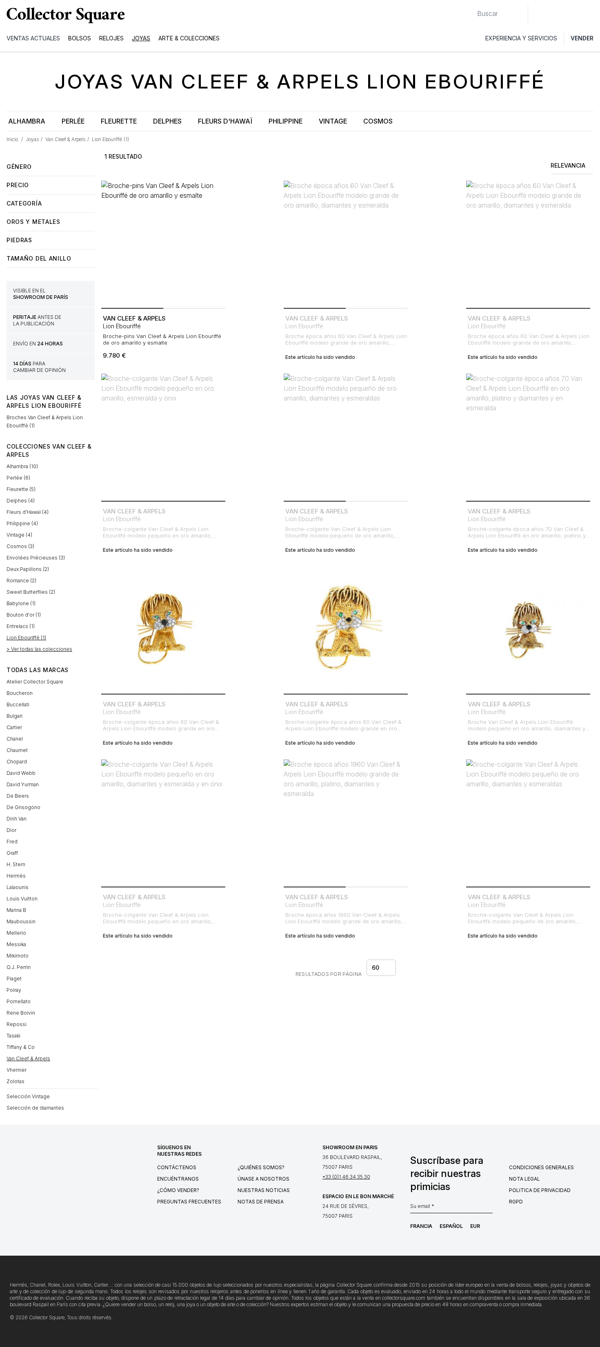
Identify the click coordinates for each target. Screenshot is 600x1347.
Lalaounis (18, 887)
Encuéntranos (178, 1179)
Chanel (15, 739)
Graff (12, 853)
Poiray (14, 990)
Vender (582, 38)
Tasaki (13, 1036)
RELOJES (111, 38)
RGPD (516, 1202)
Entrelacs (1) (21, 626)
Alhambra (26, 121)
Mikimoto (18, 956)
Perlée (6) (18, 478)
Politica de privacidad (540, 1190)
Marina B (16, 910)
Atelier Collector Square (35, 682)
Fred (12, 841)
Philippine (285, 121)
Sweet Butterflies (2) (31, 592)
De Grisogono (23, 807)
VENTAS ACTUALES (33, 38)
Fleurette (119, 121)
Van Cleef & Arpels (28, 1058)
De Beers (18, 796)
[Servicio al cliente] (538, 15)
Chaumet (17, 750)
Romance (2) (21, 580)
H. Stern (16, 864)
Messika (16, 944)
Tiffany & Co (21, 1047)
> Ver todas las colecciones (39, 649)
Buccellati (18, 704)
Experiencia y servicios (521, 38)
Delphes (167, 121)
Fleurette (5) (21, 489)
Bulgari (14, 716)
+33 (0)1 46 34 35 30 (346, 1177)
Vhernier (17, 1070)
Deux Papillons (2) (28, 569)
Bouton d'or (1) (24, 615)
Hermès (16, 876)
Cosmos (378, 121)
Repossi (17, 1024)
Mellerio (16, 933)
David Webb (21, 773)
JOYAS (141, 38)
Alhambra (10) (22, 466)
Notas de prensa (261, 1202)
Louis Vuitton (22, 899)
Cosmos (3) (20, 546)
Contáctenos (176, 1167)
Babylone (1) (21, 603)
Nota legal (524, 1179)
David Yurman (23, 784)
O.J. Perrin (19, 967)
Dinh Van (17, 819)
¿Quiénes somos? (261, 1167)
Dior (11, 830)
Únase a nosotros (263, 1179)
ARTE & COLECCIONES (189, 38)
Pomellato (19, 1001)
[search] (471, 10)
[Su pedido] (574, 15)
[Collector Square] (63, 15)
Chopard (17, 762)
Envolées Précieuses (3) (36, 558)
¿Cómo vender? (178, 1190)
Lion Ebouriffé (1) (26, 638)
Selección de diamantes (35, 1108)
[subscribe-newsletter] (488, 1208)
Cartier (14, 727)
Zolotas (15, 1081)
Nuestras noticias (264, 1190)
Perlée (73, 121)
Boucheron (20, 693)
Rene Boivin (21, 1013)
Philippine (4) (22, 523)
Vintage (333, 121)
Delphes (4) (21, 501)
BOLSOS (79, 38)
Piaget (14, 978)
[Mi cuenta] (591, 15)
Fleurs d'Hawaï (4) (28, 512)
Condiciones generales (541, 1167)
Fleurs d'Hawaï (225, 121)
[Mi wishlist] (556, 15)
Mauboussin (21, 921)
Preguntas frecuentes (189, 1202)
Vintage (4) (19, 535)
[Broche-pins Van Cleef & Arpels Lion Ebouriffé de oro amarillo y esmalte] (163, 243)
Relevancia (568, 165)
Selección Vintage (28, 1096)
